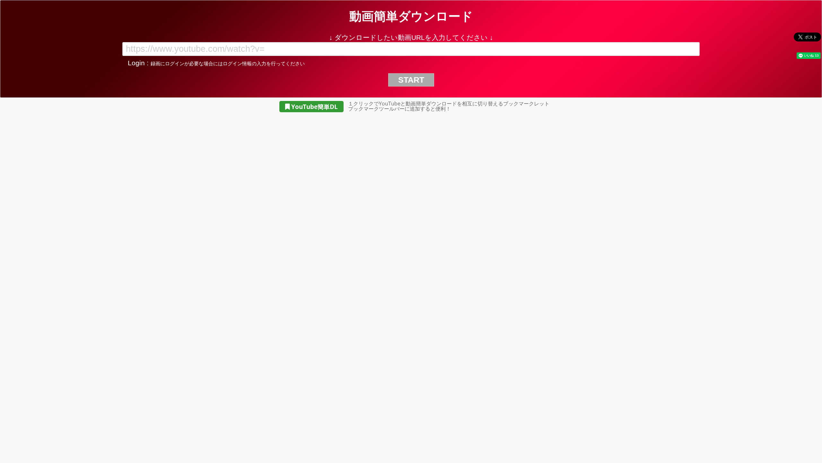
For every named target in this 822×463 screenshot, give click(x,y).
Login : (215, 63)
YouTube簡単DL (314, 106)
